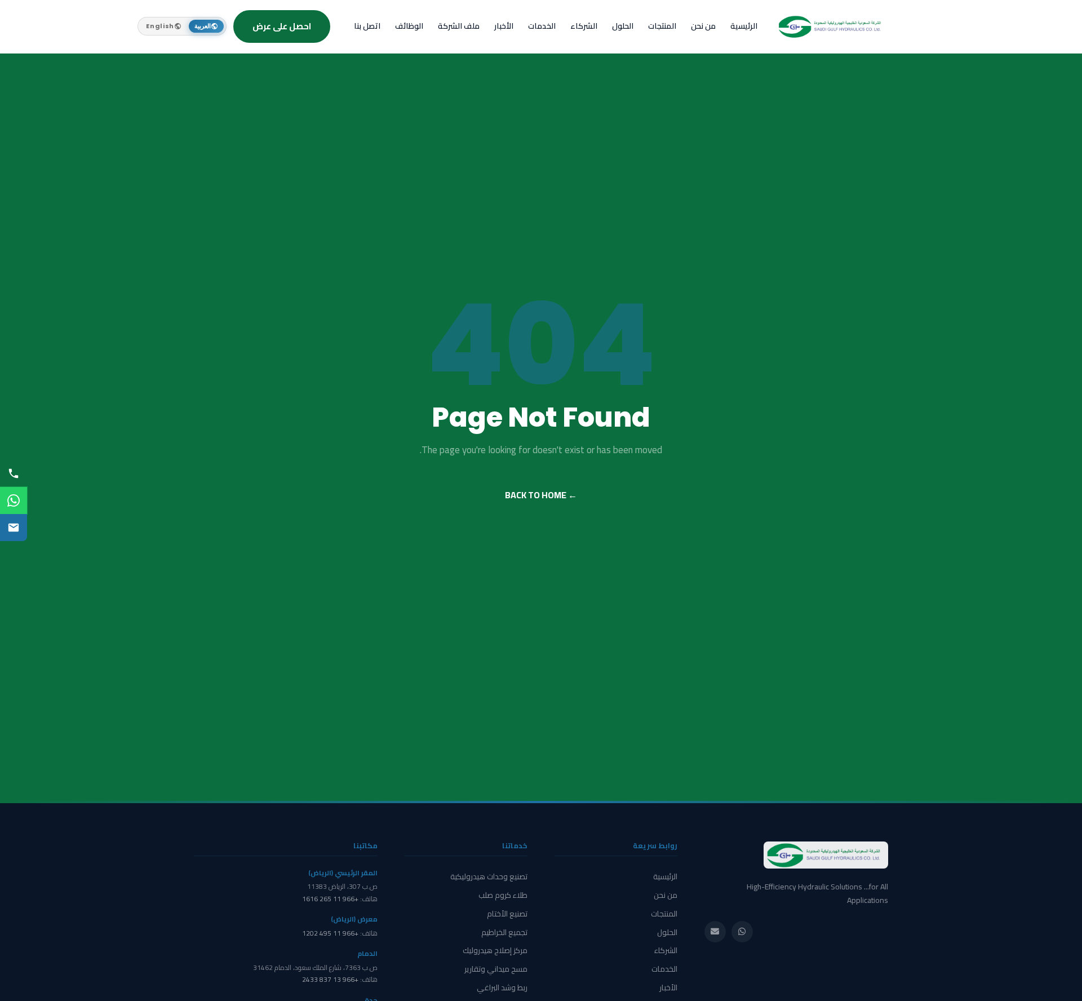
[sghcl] (831, 26)
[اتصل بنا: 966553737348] (13, 473)
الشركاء (583, 26)
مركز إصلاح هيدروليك (495, 950)
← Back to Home (541, 494)
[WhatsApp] (13, 500)
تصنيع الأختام (507, 913)
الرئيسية (743, 26)
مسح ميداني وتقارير (495, 969)
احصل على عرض (281, 26)
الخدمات (542, 26)
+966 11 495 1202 (330, 933)
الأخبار (503, 26)
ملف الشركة (459, 26)
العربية (202, 25)
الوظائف (409, 26)
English (160, 25)
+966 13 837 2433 (330, 979)
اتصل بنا (367, 26)
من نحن (703, 26)
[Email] (715, 931)
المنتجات (662, 26)
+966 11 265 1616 (330, 898)
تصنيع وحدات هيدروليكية (488, 876)
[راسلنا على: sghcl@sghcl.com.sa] (13, 527)
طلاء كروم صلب (502, 895)
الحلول (622, 26)
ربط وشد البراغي (502, 987)
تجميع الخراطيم (504, 932)
